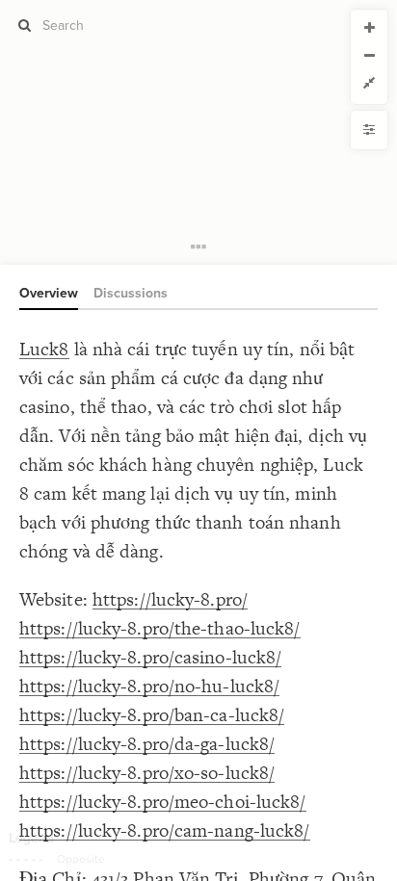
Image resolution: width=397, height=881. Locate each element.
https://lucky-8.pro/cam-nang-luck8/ (164, 830)
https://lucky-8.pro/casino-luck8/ (150, 657)
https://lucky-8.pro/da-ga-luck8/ (147, 744)
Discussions (130, 293)
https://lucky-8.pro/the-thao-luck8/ (160, 628)
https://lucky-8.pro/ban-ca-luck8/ (151, 715)
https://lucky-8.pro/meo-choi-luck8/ (162, 802)
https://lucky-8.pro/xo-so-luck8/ (147, 773)
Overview (48, 293)
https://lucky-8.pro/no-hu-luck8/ (149, 686)
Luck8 (44, 349)
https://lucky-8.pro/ (170, 599)
